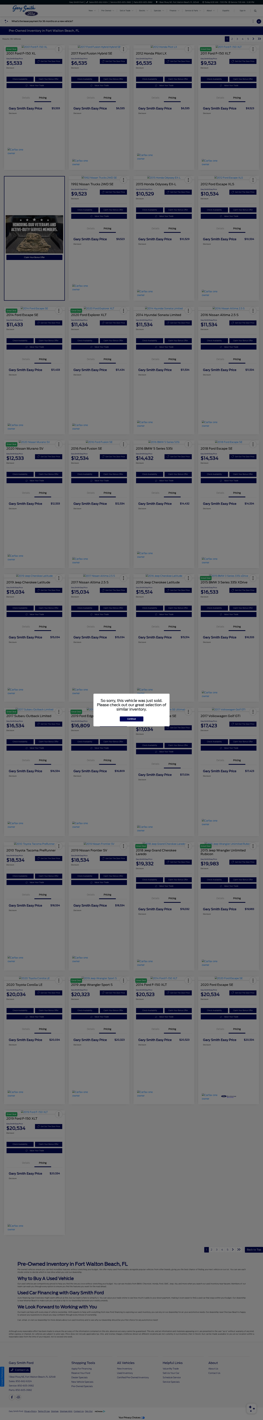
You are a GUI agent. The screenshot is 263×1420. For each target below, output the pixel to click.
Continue (131, 719)
